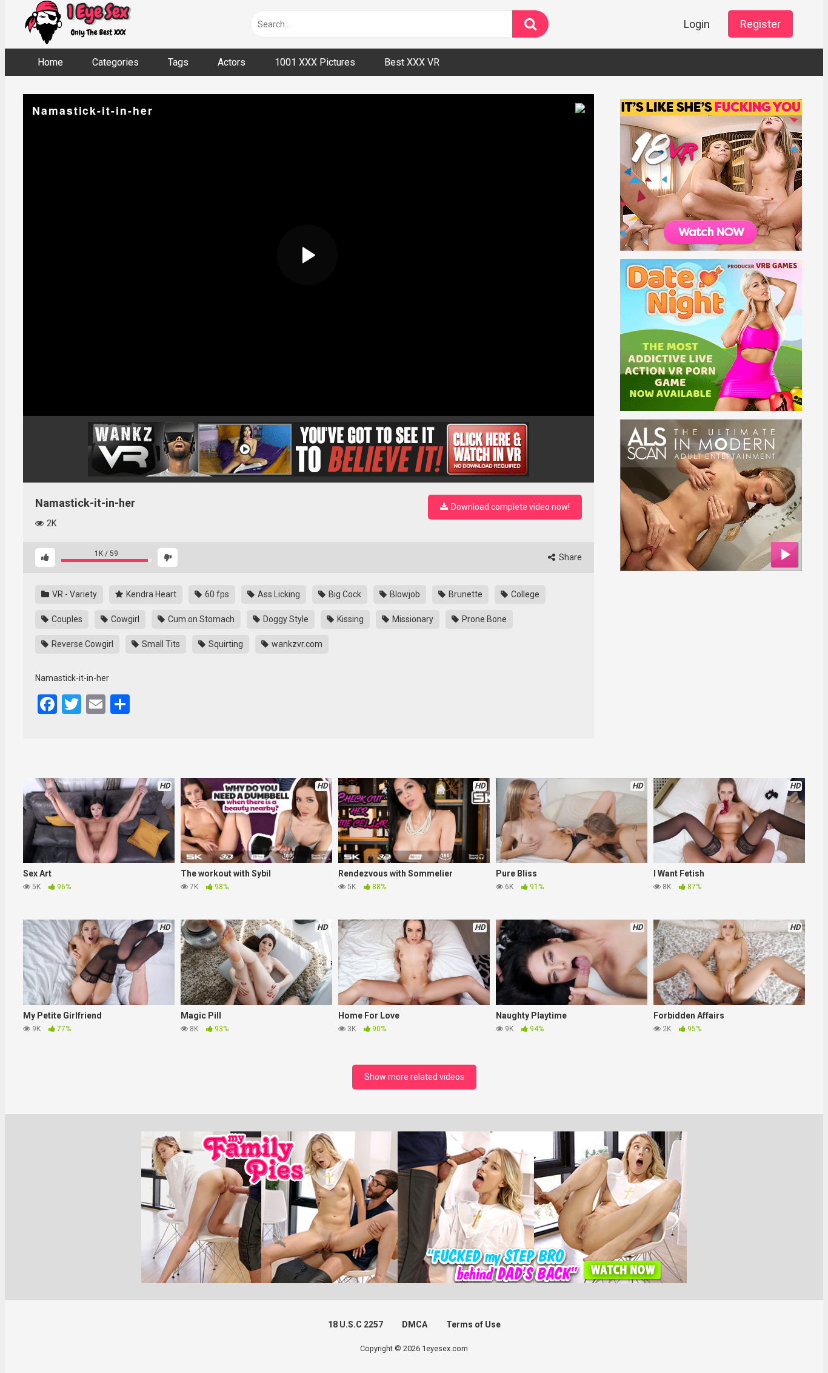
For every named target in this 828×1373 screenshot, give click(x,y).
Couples (66, 619)
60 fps (216, 594)
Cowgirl (124, 619)
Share (569, 557)
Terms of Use (473, 1324)
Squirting (225, 644)
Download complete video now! (509, 507)
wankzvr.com (296, 644)
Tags (178, 62)
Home (50, 62)
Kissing (349, 619)
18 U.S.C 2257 (355, 1324)
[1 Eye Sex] (77, 24)
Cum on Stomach (200, 619)
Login (697, 24)
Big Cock (344, 594)
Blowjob (404, 594)
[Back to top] (787, 1336)
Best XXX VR (411, 62)
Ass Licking (278, 594)
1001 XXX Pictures (315, 62)
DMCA (414, 1324)
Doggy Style (285, 619)
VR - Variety (73, 594)
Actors (231, 62)
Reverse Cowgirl (81, 644)
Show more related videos (414, 1077)
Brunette (464, 594)
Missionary (411, 619)
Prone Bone (483, 619)
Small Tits (160, 644)
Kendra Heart (150, 594)
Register (760, 24)
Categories (115, 62)
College (524, 594)
